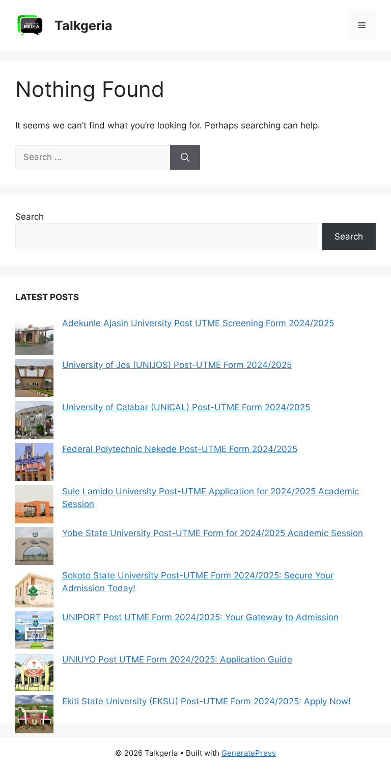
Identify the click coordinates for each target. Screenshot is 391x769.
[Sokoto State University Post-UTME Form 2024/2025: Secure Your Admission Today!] (34, 590)
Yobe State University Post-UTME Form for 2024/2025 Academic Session (212, 533)
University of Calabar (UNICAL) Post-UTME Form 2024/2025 (186, 407)
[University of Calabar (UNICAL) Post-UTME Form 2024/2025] (34, 422)
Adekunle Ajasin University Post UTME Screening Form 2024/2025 (198, 323)
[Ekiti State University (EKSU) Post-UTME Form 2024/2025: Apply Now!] (34, 716)
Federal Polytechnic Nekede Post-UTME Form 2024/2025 (179, 449)
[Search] (185, 157)
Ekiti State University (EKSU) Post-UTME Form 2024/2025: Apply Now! (206, 701)
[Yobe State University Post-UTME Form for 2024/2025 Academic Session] (34, 548)
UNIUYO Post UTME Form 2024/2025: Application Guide (177, 659)
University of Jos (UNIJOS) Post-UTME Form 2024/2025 (177, 365)
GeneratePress (248, 753)
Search (29, 216)
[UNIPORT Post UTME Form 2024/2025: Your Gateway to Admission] (34, 632)
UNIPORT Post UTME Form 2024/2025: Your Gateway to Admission (200, 617)
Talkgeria (83, 25)
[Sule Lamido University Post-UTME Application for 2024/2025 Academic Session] (34, 506)
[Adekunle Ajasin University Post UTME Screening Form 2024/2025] (34, 338)
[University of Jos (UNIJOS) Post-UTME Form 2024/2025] (34, 380)
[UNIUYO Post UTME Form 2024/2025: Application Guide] (34, 674)
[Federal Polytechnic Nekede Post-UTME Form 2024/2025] (34, 464)
